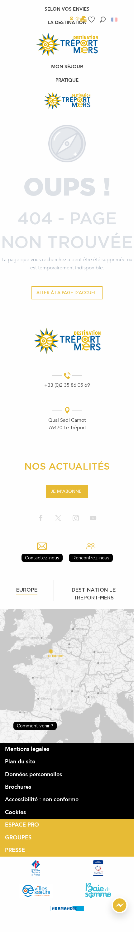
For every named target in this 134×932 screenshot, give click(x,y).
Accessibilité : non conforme (42, 799)
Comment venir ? (35, 725)
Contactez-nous (42, 557)
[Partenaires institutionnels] (35, 868)
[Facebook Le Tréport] (41, 518)
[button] (102, 19)
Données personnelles (33, 774)
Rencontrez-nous (90, 557)
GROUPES (18, 838)
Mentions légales (27, 749)
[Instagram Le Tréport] (75, 518)
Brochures (18, 787)
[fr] (115, 19)
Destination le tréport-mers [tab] (94, 593)
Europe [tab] (26, 590)
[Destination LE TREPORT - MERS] (67, 101)
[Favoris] (92, 20)
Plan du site (20, 762)
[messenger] (120, 911)
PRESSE (15, 850)
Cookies (15, 812)
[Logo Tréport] (67, 341)
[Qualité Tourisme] (98, 868)
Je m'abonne (66, 491)
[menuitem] (67, 9)
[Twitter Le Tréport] (58, 518)
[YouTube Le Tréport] (93, 518)
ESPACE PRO (22, 825)
